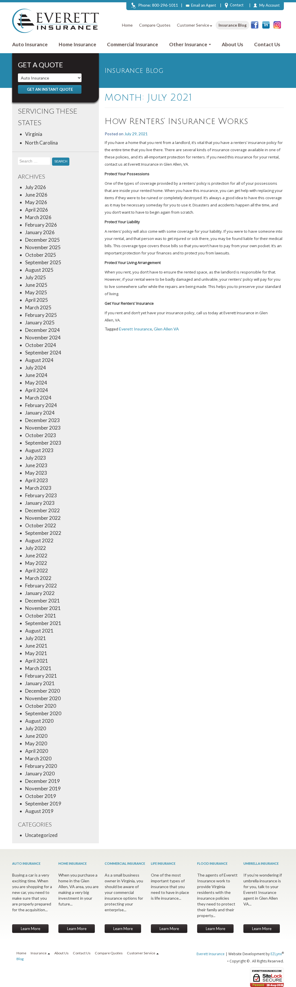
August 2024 (39, 360)
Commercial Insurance (132, 44)
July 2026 (35, 187)
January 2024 (40, 413)
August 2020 (39, 721)
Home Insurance (77, 44)
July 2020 (35, 728)
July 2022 (35, 548)
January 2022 (40, 593)
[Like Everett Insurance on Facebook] (254, 25)
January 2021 (40, 683)
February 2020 (41, 766)
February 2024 (41, 405)
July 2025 (35, 277)
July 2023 (35, 458)
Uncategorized (41, 835)
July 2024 (35, 368)
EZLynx (276, 953)
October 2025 (40, 255)
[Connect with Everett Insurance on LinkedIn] (266, 25)
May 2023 (36, 473)
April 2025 (36, 300)
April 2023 (36, 480)
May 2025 (36, 292)
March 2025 (38, 307)
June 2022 (36, 555)
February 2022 (41, 586)
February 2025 (41, 315)
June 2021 (36, 646)
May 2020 (36, 743)
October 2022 (40, 525)
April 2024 (36, 390)
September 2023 (43, 443)
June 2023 (36, 465)
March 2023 (38, 488)
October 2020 (40, 706)
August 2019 (39, 811)
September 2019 (43, 804)
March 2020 (38, 758)
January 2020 (40, 773)
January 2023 (40, 503)
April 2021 (36, 661)
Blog (20, 959)
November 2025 (43, 247)
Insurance (39, 953)
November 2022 (43, 518)
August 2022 (39, 540)
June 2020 (36, 736)
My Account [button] (269, 5)
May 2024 (36, 383)
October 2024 (40, 345)
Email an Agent (203, 5)
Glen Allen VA (166, 328)
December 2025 (42, 240)
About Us (232, 44)
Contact (236, 5)
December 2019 (42, 781)
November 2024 (43, 337)
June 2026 (36, 195)
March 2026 (38, 217)
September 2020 (43, 713)
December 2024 (42, 330)
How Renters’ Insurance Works (176, 121)
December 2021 (42, 601)
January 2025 (40, 322)
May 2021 (36, 653)
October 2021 (40, 616)
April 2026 (36, 210)
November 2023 (43, 428)
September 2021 (43, 623)
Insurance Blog (233, 25)
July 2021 (35, 638)
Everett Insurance (135, 328)
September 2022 (43, 533)
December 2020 (42, 691)
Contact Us (267, 44)
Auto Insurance (30, 44)
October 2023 (40, 435)
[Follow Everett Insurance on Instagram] (277, 25)
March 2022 (38, 578)
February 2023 (41, 495)
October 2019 (40, 796)
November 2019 (43, 788)
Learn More (30, 928)
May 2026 (36, 202)
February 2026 (41, 225)
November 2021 (43, 608)
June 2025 (36, 285)
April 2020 (36, 751)
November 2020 (43, 698)
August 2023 (39, 450)
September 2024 (43, 353)
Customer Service (193, 25)
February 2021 (41, 676)
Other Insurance (188, 44)
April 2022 (36, 571)
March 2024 (38, 398)
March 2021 (38, 668)
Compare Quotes (155, 25)
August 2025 (39, 270)
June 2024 (36, 375)
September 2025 (43, 262)
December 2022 (42, 510)
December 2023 (42, 420)
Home (127, 25)
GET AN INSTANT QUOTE (50, 89)
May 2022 (36, 563)
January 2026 (40, 232)
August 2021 (39, 631)
